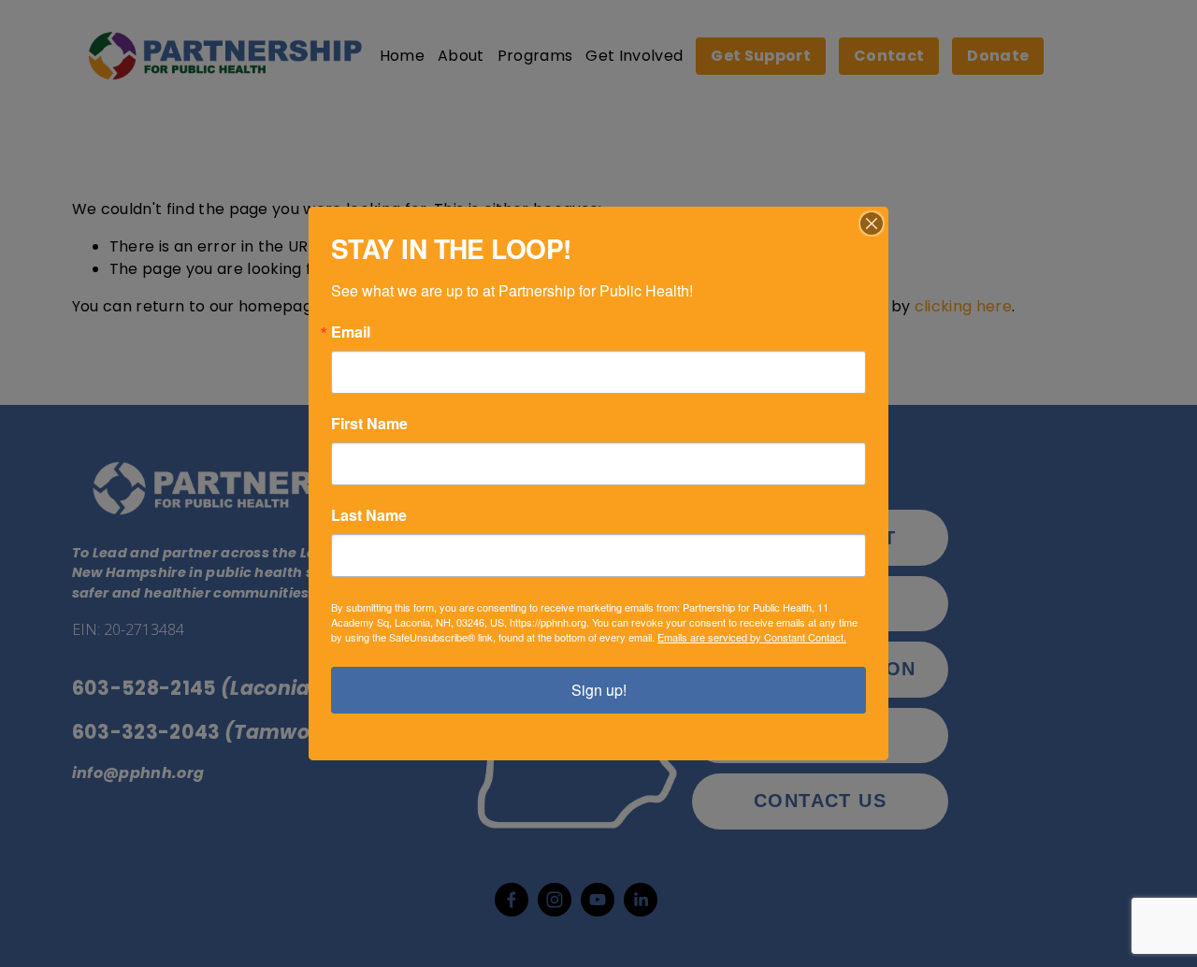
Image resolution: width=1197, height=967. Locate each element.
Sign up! (599, 689)
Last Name (369, 515)
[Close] (871, 223)
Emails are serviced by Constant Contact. (751, 636)
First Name (369, 423)
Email (350, 332)
